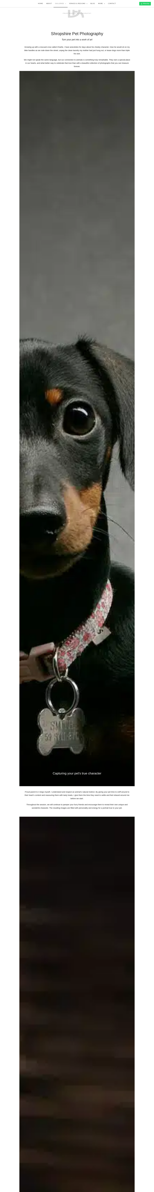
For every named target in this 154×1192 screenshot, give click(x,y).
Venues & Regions (77, 3)
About (49, 3)
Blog (93, 3)
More (100, 3)
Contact (112, 3)
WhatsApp (146, 3)
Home (40, 3)
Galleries (59, 3)
